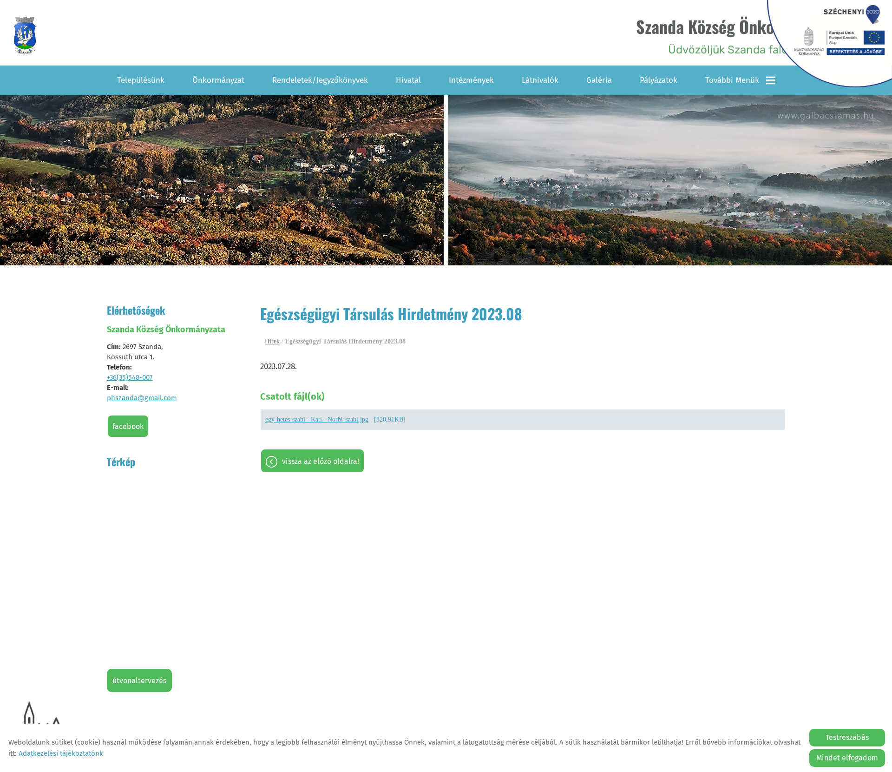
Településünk (140, 80)
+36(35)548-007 (130, 377)
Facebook (128, 426)
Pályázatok (658, 80)
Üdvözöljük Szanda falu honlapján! (740, 35)
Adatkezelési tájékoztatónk (61, 753)
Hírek (272, 341)
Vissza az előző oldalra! (320, 461)
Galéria (599, 80)
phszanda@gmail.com (142, 398)
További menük (732, 80)
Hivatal (408, 80)
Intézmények (471, 80)
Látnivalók (540, 80)
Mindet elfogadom (847, 757)
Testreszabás (847, 737)
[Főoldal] (25, 35)
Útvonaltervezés (139, 680)
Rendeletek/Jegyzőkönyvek (320, 80)
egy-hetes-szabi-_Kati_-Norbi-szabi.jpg (316, 419)
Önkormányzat (218, 80)
